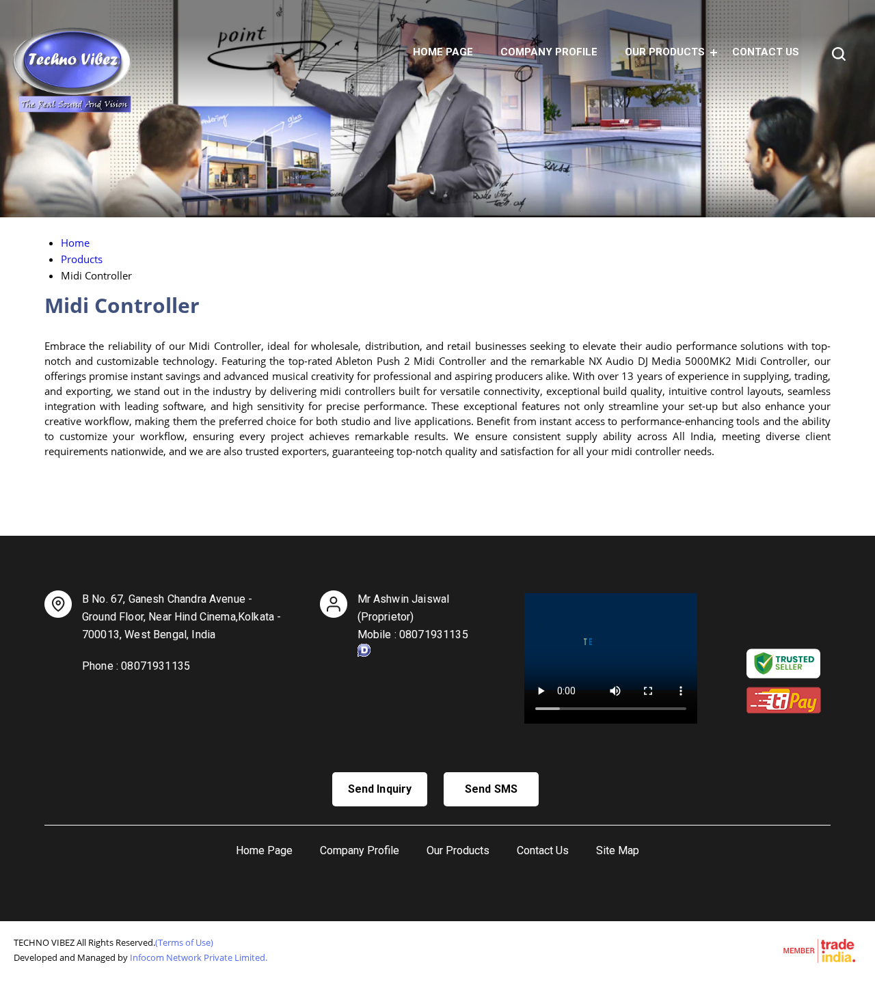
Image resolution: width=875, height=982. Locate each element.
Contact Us (765, 52)
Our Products (665, 52)
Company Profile (548, 52)
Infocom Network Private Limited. (198, 957)
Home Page (443, 52)
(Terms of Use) (184, 942)
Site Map (617, 850)
